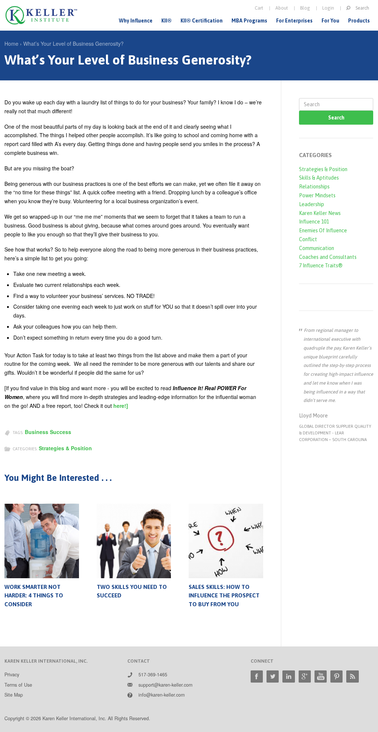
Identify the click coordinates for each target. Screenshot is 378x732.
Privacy (11, 674)
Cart (259, 8)
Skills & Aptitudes (319, 178)
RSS (352, 676)
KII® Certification (202, 21)
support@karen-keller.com (165, 684)
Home (11, 43)
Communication (316, 248)
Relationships (314, 187)
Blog (305, 8)
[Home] (41, 15)
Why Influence (135, 21)
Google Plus (305, 676)
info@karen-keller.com (161, 694)
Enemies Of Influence (323, 230)
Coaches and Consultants (328, 257)
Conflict (308, 239)
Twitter (273, 676)
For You (330, 21)
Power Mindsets (317, 195)
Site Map (13, 694)
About (281, 8)
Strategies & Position (65, 448)
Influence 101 (314, 222)
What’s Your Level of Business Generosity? (73, 43)
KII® (166, 21)
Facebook (257, 676)
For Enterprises (294, 21)
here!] (120, 405)
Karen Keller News (320, 213)
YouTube (321, 676)
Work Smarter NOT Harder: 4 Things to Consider (33, 596)
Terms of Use (18, 684)
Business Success (48, 432)
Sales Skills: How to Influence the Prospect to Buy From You (224, 596)
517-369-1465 (152, 674)
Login (328, 8)
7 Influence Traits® (321, 265)
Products (359, 21)
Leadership (311, 204)
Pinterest (336, 676)
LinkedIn (288, 676)
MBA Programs (249, 21)
